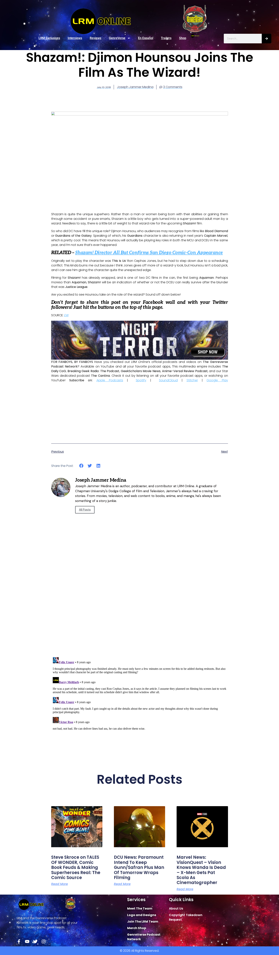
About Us (176, 908)
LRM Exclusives (49, 38)
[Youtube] (27, 941)
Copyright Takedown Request (185, 917)
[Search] (266, 38)
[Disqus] (139, 599)
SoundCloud (168, 380)
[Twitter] (35, 941)
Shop (182, 38)
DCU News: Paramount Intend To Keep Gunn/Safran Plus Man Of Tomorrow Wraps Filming (139, 867)
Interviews (75, 38)
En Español (145, 38)
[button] (81, 466)
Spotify (141, 380)
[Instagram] (43, 941)
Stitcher (192, 380)
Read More (59, 884)
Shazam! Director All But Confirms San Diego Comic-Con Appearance (149, 252)
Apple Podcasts (109, 380)
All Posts (85, 510)
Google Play (217, 380)
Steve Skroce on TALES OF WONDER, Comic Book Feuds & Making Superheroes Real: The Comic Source (75, 867)
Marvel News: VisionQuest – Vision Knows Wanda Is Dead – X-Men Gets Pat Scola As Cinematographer (201, 870)
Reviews (95, 38)
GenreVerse (117, 38)
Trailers (166, 38)
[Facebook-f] (19, 941)
